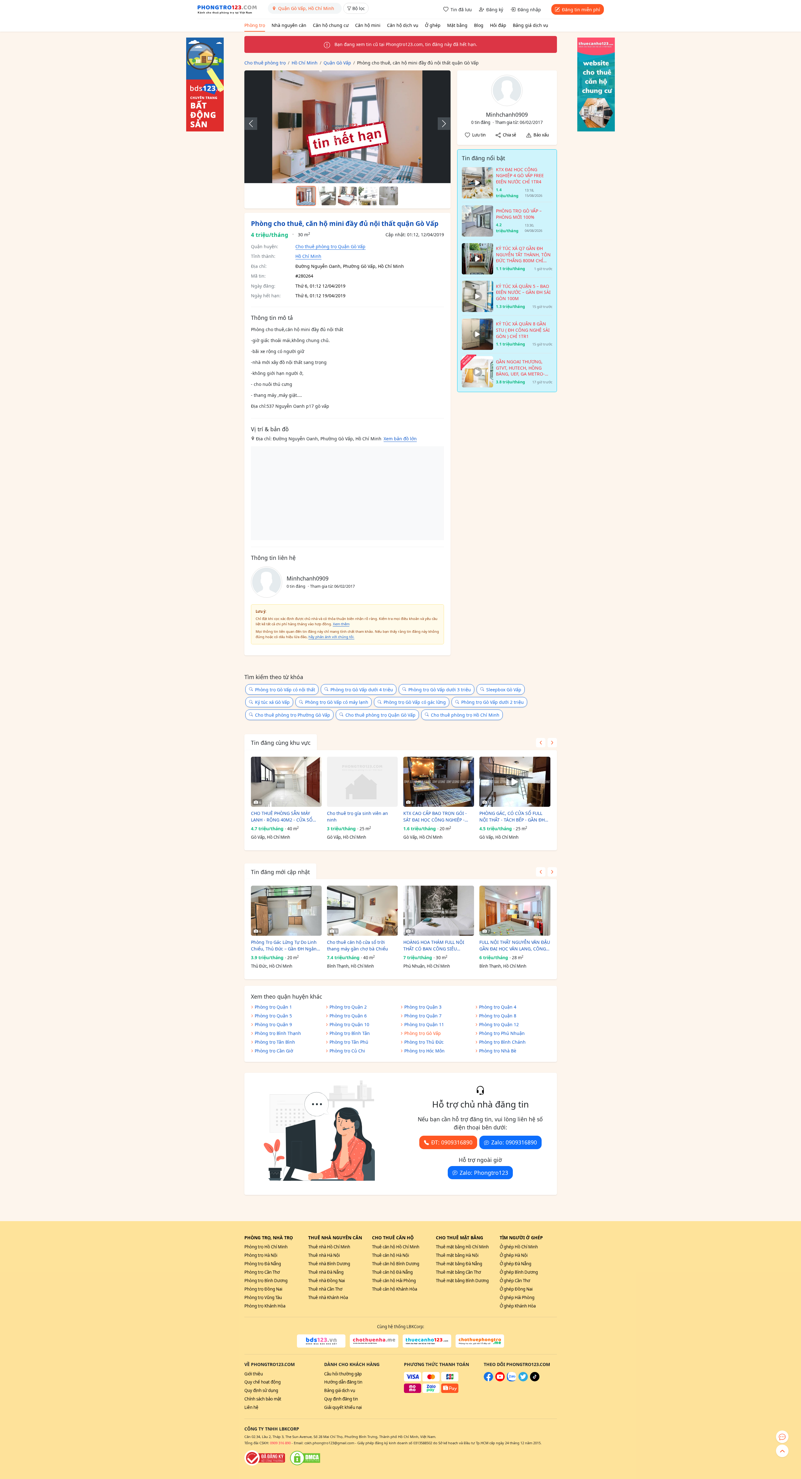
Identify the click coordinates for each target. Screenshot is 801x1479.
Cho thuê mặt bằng (459, 1238)
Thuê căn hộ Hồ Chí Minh (395, 1247)
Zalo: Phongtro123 (484, 1172)
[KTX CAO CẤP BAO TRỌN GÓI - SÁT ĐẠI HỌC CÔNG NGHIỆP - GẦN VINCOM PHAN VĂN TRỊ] (438, 782)
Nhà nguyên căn (289, 25)
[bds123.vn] (321, 1341)
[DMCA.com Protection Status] (305, 1458)
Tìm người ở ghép (521, 1238)
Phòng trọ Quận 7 (422, 1016)
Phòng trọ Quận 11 (424, 1024)
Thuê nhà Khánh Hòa (328, 1297)
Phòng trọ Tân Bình (275, 1042)
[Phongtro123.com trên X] (523, 1380)
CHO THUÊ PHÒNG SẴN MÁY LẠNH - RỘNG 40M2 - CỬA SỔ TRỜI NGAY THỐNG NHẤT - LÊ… (283, 816)
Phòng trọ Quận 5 (273, 1016)
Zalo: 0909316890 (514, 1142)
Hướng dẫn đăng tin (343, 1382)
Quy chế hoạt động (262, 1382)
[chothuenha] (374, 1341)
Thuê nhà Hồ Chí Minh (329, 1247)
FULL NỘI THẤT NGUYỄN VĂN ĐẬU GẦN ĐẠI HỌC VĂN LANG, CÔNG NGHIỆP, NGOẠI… (514, 945)
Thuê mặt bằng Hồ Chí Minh (462, 1247)
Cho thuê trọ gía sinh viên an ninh (357, 816)
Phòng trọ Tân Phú (348, 1042)
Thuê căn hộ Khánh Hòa (394, 1289)
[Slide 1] (306, 196)
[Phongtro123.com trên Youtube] (500, 1380)
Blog (478, 25)
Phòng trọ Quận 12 (499, 1024)
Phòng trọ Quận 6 (348, 1016)
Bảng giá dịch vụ (530, 25)
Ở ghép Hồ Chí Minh (519, 1247)
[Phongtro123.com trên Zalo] (511, 1380)
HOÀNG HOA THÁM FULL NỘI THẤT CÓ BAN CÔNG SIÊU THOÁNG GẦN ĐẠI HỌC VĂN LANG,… (433, 945)
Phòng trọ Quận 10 (349, 1024)
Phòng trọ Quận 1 (273, 1007)
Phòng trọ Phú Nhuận (502, 1033)
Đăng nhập (529, 10)
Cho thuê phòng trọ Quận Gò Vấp (330, 246)
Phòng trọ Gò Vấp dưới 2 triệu (492, 702)
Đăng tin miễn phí (581, 10)
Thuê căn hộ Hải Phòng (394, 1280)
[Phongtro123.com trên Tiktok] (534, 1380)
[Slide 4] (368, 196)
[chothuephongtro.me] (480, 1341)
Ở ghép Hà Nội (514, 1255)
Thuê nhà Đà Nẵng (326, 1272)
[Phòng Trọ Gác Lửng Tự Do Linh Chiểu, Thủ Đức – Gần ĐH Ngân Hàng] (286, 911)
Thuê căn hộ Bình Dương (395, 1264)
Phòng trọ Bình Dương (266, 1280)
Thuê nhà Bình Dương (329, 1264)
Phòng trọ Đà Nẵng (262, 1264)
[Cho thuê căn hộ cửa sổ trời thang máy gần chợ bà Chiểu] (362, 911)
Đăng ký (494, 10)
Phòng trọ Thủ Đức (424, 1042)
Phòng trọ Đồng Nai (263, 1289)
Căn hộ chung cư (331, 25)
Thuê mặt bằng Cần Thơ (458, 1272)
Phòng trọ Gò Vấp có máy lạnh (336, 702)
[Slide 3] (347, 196)
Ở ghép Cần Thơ (515, 1280)
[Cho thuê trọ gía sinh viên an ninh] (362, 782)
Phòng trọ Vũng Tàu (263, 1297)
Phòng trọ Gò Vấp (422, 1033)
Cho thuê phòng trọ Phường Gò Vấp (292, 715)
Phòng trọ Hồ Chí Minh (266, 1247)
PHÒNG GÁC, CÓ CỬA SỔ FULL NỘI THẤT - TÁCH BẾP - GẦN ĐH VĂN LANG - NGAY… (512, 816)
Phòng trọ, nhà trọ (268, 1238)
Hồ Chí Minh (308, 256)
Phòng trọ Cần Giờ (274, 1051)
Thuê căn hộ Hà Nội (390, 1255)
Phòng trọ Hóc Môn (424, 1051)
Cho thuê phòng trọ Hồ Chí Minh (465, 715)
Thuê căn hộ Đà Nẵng (392, 1272)
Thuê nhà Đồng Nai (326, 1280)
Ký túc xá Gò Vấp (272, 702)
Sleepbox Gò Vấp (503, 690)
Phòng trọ (254, 25)
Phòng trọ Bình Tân (349, 1033)
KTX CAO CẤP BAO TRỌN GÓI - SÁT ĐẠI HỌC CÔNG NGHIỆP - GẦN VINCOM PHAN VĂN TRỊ (435, 816)
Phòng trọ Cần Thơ (262, 1272)
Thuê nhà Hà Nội (324, 1255)
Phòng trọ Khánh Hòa (264, 1306)
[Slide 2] (327, 196)
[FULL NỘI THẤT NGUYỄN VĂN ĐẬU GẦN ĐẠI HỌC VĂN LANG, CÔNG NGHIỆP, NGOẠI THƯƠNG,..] (514, 911)
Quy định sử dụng (261, 1390)
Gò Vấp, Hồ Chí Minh (270, 837)
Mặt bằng (457, 25)
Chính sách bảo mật (262, 1399)
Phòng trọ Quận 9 (273, 1024)
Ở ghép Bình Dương (519, 1272)
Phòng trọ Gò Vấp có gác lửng (415, 702)
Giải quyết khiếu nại (343, 1407)
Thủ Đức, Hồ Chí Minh (271, 966)
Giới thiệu (253, 1374)
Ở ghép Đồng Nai (516, 1289)
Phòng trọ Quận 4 (497, 1007)
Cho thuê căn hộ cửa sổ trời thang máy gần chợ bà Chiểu (357, 945)
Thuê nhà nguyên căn (335, 1238)
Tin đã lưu (461, 10)
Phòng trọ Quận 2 (348, 1007)
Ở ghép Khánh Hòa (518, 1306)
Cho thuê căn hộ (393, 1238)
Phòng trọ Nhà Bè (497, 1051)
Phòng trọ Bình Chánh (502, 1042)
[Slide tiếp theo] (440, 123)
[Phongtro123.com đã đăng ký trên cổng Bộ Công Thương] (264, 1458)
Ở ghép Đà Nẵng (515, 1264)
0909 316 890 (280, 1443)
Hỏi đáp (498, 25)
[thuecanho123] (427, 1341)
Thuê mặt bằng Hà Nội (457, 1255)
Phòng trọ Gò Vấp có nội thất (285, 690)
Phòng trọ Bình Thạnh (278, 1033)
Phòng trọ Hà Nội (260, 1255)
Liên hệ (251, 1407)
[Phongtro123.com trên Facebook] (488, 1380)
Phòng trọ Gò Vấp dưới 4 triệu (361, 690)
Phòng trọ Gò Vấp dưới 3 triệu (439, 690)
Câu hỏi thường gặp (343, 1374)
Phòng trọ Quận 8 (497, 1016)
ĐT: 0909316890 (451, 1142)
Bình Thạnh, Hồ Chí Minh (350, 966)
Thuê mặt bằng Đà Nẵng (459, 1264)
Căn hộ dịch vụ (402, 25)
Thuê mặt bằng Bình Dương (462, 1280)
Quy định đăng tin (341, 1399)
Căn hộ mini (367, 25)
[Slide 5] (389, 196)
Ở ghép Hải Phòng (517, 1297)
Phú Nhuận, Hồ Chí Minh (426, 966)
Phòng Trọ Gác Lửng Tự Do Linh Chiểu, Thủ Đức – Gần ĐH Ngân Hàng (284, 945)
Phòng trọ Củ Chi (347, 1051)
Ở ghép (433, 25)
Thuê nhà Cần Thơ (325, 1289)
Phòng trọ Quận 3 (422, 1007)
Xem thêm (341, 624)
